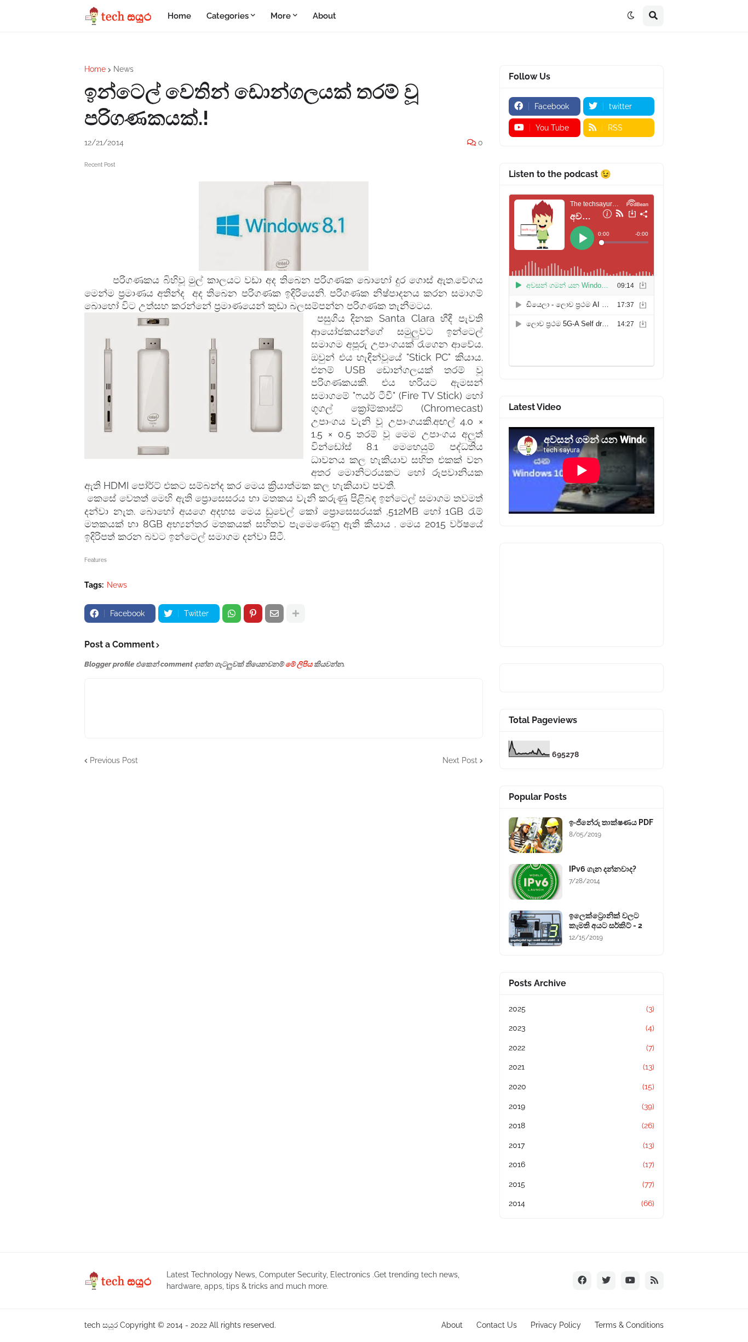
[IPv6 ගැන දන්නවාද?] (535, 882)
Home (95, 69)
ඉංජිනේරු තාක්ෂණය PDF (611, 822)
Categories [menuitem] (227, 16)
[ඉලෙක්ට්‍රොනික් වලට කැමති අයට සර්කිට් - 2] (535, 928)
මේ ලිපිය (298, 664)
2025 (581, 1008)
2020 (581, 1086)
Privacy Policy (556, 1325)
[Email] (274, 613)
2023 (581, 1027)
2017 (581, 1145)
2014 (581, 1203)
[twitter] (606, 1280)
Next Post (459, 760)
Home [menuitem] (179, 16)
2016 (581, 1164)
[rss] (654, 1280)
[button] (631, 15)
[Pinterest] (253, 613)
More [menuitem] (281, 16)
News (123, 69)
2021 (581, 1066)
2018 (581, 1125)
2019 (581, 1106)
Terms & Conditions (629, 1325)
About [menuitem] (324, 16)
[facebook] (582, 1280)
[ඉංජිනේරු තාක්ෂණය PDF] (535, 835)
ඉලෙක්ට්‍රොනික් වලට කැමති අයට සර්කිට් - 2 (605, 920)
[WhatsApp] (231, 613)
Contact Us (496, 1325)
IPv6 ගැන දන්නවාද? (602, 869)
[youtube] (630, 1280)
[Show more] (295, 613)
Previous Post (114, 760)
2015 (581, 1184)
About (452, 1325)
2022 (581, 1047)
